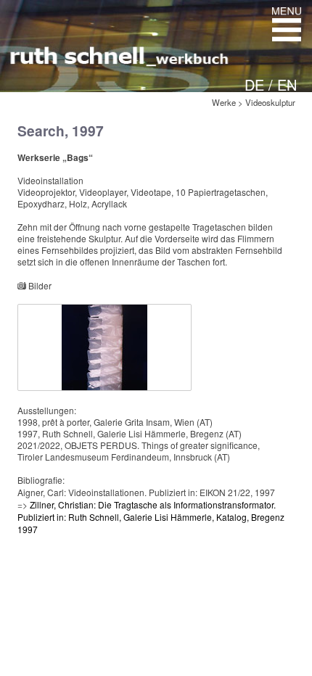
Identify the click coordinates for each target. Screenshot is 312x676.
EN (287, 84)
